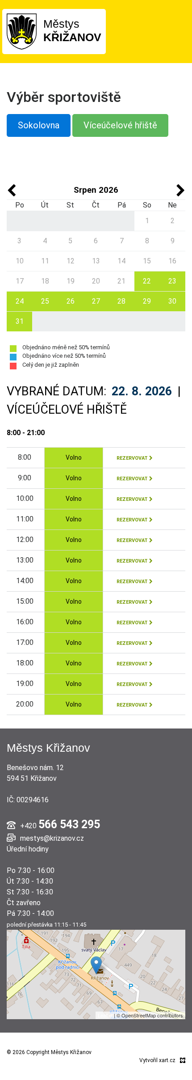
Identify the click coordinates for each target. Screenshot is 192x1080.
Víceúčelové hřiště (120, 125)
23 (172, 281)
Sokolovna (38, 125)
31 (20, 321)
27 (96, 301)
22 (147, 281)
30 (172, 301)
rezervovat (133, 458)
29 (147, 301)
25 (45, 301)
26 (71, 301)
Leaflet (105, 1015)
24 (20, 301)
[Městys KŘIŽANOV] (22, 31)
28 (121, 301)
